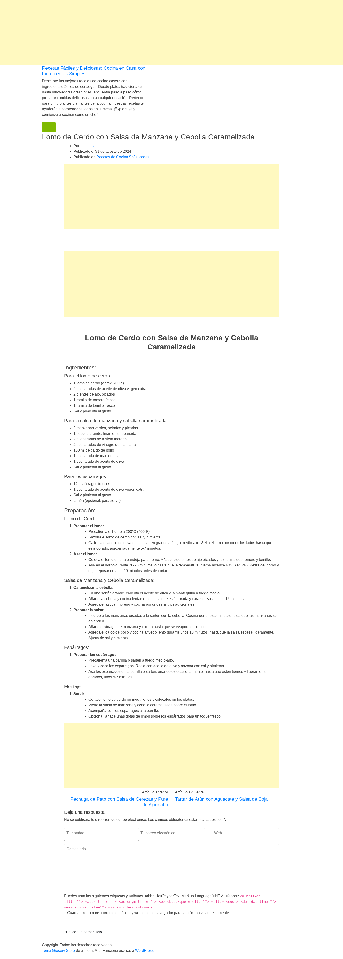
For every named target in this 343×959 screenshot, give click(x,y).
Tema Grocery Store (58, 950)
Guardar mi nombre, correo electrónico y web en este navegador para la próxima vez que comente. (148, 913)
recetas (87, 146)
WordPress (144, 950)
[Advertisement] (140, 32)
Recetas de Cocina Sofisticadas (122, 157)
